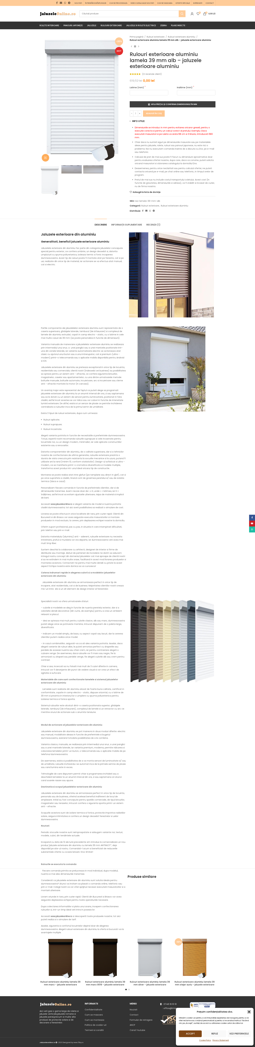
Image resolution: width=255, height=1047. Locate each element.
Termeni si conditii (94, 1030)
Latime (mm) (137, 87)
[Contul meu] (192, 14)
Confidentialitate (93, 1009)
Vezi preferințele (239, 1033)
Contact (134, 1014)
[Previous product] (131, 46)
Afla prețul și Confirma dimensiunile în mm (174, 104)
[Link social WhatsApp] (65, 3)
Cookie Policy (205, 1040)
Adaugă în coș (154, 113)
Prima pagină (136, 36)
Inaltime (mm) (185, 87)
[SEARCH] (182, 13)
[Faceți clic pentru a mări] (45, 157)
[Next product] (138, 46)
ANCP (132, 1025)
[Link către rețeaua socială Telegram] (69, 3)
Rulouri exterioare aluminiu (181, 36)
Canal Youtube (137, 1030)
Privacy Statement (220, 1040)
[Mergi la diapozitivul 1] (126, 989)
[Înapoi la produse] (135, 46)
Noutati (133, 1009)
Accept (190, 1033)
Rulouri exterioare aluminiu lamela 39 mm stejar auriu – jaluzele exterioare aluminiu (195, 984)
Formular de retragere (141, 1019)
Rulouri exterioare (156, 36)
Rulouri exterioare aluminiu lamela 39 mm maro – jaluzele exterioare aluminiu (60, 984)
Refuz (214, 1033)
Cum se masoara (94, 1014)
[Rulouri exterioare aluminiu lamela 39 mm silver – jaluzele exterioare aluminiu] (150, 958)
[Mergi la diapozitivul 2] (129, 989)
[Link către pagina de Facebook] (57, 3)
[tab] (101, 223)
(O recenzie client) (152, 74)
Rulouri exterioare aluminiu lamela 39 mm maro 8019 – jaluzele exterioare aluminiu (105, 984)
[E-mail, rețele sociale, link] (61, 3)
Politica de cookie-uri (95, 1025)
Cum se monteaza (94, 1019)
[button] (249, 1011)
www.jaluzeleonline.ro (61, 504)
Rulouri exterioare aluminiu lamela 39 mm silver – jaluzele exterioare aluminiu (150, 984)
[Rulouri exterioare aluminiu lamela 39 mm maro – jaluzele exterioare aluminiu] (60, 958)
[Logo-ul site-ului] (58, 13)
